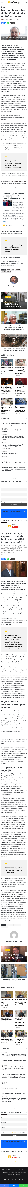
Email (2, 486)
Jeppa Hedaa (18, 269)
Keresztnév (3, 496)
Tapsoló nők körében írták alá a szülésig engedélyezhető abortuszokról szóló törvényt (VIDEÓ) (20, 370)
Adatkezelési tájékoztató (20, 1172)
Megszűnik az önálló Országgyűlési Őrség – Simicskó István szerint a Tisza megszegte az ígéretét (13, 304)
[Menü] (2, 3)
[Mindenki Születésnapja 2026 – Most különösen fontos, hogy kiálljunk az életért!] (7, 362)
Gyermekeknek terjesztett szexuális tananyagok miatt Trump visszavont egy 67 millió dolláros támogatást (21, 408)
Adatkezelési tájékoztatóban (14, 502)
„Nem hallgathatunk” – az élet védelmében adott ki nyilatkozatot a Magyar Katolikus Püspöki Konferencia (7, 388)
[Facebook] (2, 23)
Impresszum (5, 1172)
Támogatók (17, 1174)
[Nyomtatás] (13, 23)
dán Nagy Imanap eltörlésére (18, 181)
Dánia (13, 269)
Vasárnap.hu (23, 1169)
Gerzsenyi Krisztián (7, 19)
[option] (14, 300)
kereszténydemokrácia (6, 271)
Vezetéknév (3, 491)
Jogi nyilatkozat (11, 1174)
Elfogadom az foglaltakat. (14, 502)
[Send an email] (11, 19)
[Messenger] (5, 23)
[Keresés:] (26, 3)
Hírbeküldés (11, 1172)
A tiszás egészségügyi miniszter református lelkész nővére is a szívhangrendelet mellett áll (6, 408)
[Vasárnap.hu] (14, 2)
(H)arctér (8, 297)
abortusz (8, 269)
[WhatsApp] (8, 23)
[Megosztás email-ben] (11, 23)
